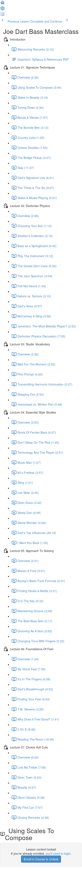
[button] (2, 4)
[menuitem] (2, 10)
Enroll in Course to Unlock (41, 859)
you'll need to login (58, 853)
